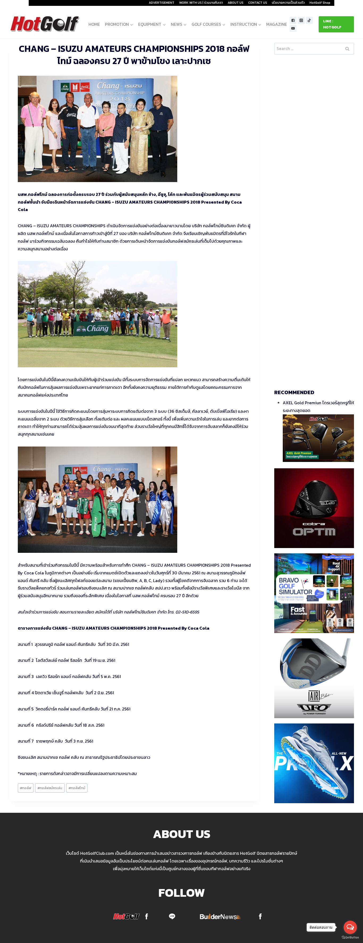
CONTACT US (257, 2)
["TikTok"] (309, 20)
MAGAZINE (276, 24)
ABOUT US (235, 2)
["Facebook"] (293, 20)
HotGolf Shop (320, 2)
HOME (94, 24)
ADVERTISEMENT (161, 2)
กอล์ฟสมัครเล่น (49, 787)
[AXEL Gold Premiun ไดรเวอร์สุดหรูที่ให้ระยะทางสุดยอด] (318, 438)
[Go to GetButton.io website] (350, 937)
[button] (131, 24)
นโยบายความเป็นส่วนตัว (288, 2)
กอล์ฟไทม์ (77, 787)
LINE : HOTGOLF (332, 24)
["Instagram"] (301, 20)
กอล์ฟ (25, 787)
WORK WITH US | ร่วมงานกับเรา (201, 2)
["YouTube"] (293, 28)
